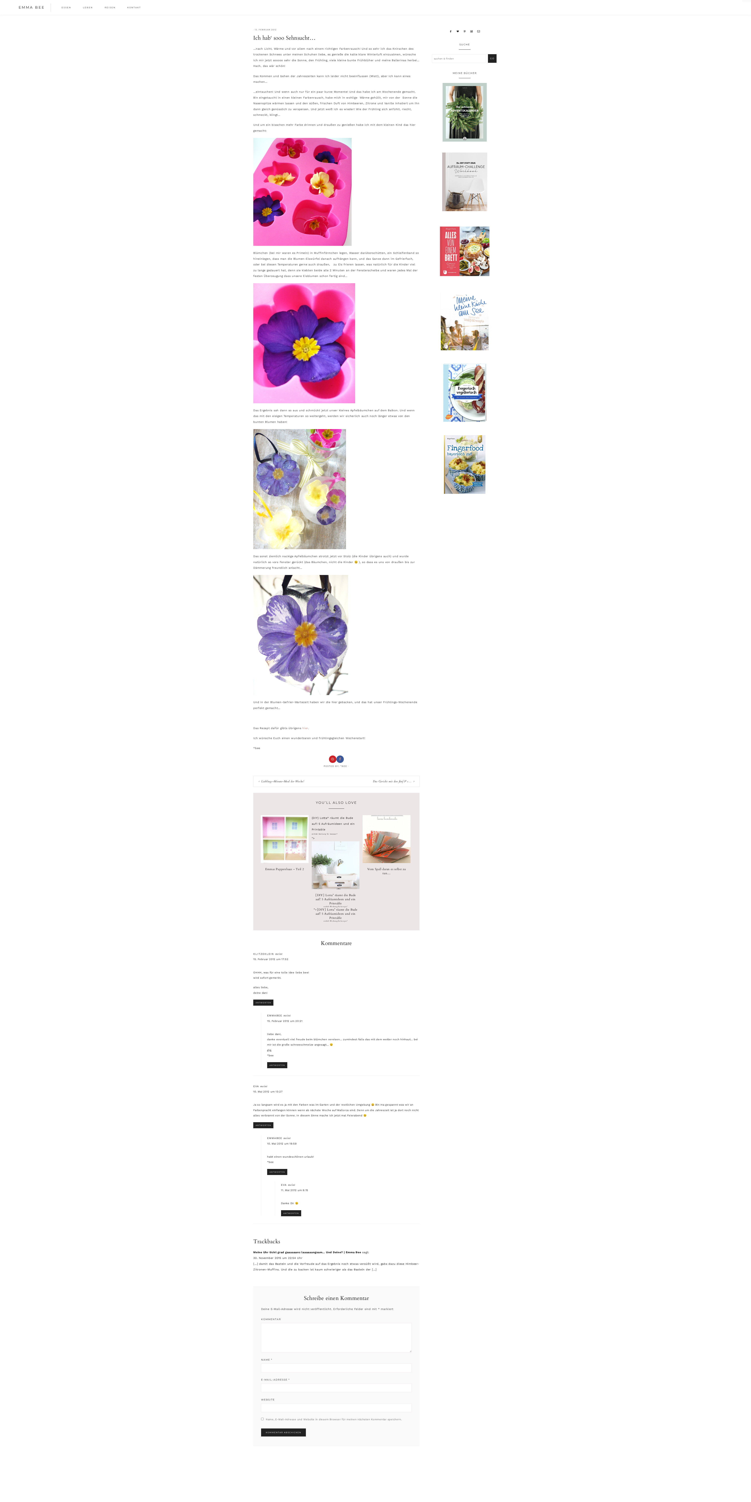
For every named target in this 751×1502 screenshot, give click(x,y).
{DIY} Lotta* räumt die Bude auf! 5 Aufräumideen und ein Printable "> (336, 907)
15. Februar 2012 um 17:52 (270, 959)
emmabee (274, 1015)
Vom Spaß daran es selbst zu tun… (386, 871)
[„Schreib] (478, 31)
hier (305, 728)
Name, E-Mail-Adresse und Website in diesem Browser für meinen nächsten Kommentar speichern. (334, 1419)
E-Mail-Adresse (275, 1379)
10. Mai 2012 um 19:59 (282, 1143)
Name (266, 1359)
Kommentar (271, 1319)
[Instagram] (471, 31)
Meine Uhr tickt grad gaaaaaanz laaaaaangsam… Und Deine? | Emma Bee (307, 1252)
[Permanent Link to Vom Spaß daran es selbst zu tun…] (387, 862)
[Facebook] (451, 31)
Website (268, 1399)
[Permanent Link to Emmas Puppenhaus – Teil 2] (285, 862)
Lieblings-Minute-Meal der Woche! (282, 781)
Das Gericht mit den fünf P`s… (392, 781)
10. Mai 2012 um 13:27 (268, 1091)
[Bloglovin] (458, 31)
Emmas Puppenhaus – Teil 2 (284, 869)
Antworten (263, 1003)
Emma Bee (32, 7)
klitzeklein (263, 953)
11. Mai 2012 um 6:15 (294, 1190)
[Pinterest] (465, 31)
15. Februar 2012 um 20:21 (285, 1021)
